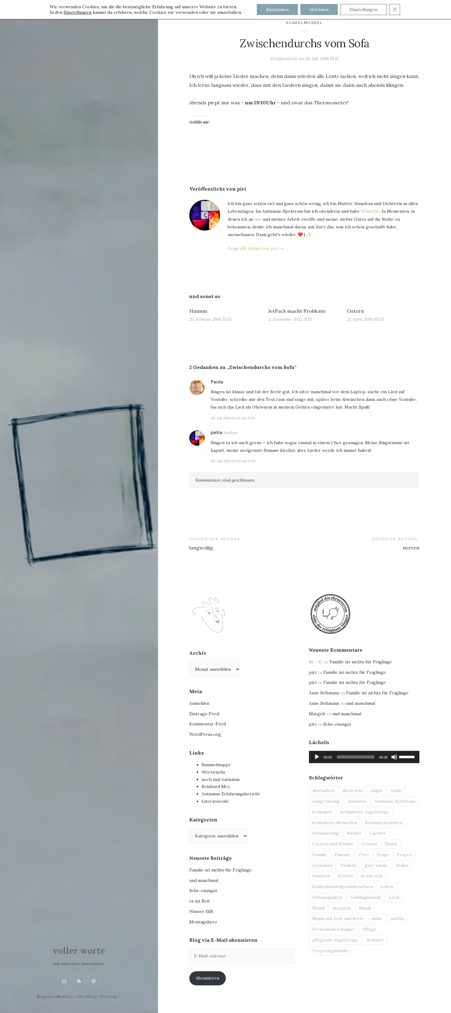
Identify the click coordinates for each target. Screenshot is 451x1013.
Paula (217, 381)
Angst (376, 790)
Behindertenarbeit (384, 822)
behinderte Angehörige (365, 812)
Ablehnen (319, 9)
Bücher (354, 833)
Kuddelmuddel (304, 23)
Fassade (343, 854)
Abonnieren (207, 978)
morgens (342, 908)
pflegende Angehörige (335, 940)
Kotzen (345, 876)
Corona (369, 844)
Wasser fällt (201, 911)
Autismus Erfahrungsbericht (231, 794)
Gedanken (322, 865)
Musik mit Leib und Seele (338, 918)
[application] (364, 757)
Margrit (317, 713)
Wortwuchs (213, 772)
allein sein (352, 790)
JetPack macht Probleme (297, 311)
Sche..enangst (203, 890)
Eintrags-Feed (204, 713)
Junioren (321, 876)
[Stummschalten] (394, 757)
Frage (383, 854)
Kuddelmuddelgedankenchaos (342, 886)
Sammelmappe (216, 764)
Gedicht (349, 865)
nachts (397, 918)
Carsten (377, 833)
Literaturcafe (215, 801)
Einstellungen (77, 12)
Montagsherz (203, 922)
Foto (364, 854)
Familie (319, 854)
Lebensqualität (327, 897)
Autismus (357, 801)
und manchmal (203, 880)
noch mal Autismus (221, 779)
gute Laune (376, 865)
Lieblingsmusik (365, 897)
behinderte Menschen (334, 822)
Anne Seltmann (324, 693)
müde (377, 918)
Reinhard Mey (216, 786)
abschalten (323, 790)
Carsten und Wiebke (333, 844)
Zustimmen (277, 9)
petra (216, 432)
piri (312, 672)
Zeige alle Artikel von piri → (255, 248)
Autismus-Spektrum (394, 801)
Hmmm (198, 311)
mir (257, 219)
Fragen (404, 854)
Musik (365, 908)
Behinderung (325, 833)
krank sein (371, 876)
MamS (318, 908)
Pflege (369, 929)
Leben (387, 886)
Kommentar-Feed (207, 724)
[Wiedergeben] (317, 757)
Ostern (355, 311)
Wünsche (370, 211)
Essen (391, 844)
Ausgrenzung (326, 801)
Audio (396, 790)
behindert (322, 812)
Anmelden (199, 703)
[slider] (407, 756)
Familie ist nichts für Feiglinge (220, 870)
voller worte (79, 950)
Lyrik (394, 897)
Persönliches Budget (333, 929)
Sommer (375, 940)
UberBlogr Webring (96, 996)
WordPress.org (205, 734)
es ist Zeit (199, 901)
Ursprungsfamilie (330, 950)
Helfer (402, 865)
